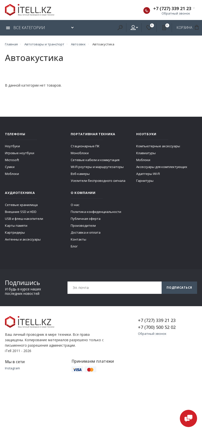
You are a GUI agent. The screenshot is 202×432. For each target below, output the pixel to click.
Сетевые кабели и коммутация (95, 160)
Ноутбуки (12, 146)
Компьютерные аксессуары (158, 146)
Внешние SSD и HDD (20, 211)
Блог (74, 246)
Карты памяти (16, 225)
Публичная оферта (86, 218)
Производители (83, 225)
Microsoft (12, 160)
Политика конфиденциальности (96, 211)
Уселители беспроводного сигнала (98, 180)
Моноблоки (80, 153)
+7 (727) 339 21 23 (172, 8)
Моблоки (12, 173)
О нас (75, 205)
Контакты (78, 239)
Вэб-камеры (80, 173)
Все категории (28, 27)
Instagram (12, 368)
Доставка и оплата (86, 232)
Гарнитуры (144, 180)
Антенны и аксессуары (23, 239)
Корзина (185, 27)
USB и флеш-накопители (24, 218)
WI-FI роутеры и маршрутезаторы (97, 167)
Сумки (10, 167)
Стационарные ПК (85, 146)
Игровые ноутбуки (19, 153)
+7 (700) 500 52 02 (157, 327)
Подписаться (179, 287)
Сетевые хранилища (21, 205)
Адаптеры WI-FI (148, 173)
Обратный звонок (176, 13)
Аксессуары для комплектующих (161, 167)
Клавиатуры (146, 153)
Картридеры (15, 232)
